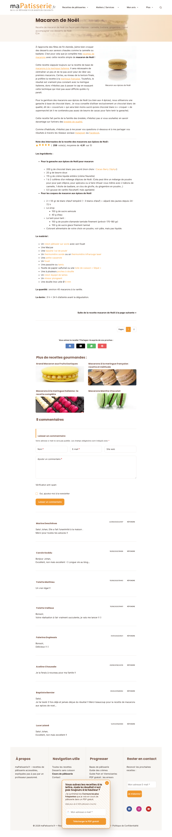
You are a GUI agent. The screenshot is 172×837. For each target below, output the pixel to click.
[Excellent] (45, 145)
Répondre (131, 522)
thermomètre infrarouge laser (86, 254)
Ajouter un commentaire (50, 459)
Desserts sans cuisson (63, 770)
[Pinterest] (102, 346)
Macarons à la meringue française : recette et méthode (108, 365)
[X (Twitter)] (80, 346)
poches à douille (65, 271)
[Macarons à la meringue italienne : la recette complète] (60, 405)
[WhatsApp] (91, 346)
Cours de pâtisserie (62, 773)
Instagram (80, 132)
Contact (56, 777)
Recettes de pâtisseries (73, 7)
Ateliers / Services (106, 7)
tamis (61, 264)
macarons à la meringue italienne (52, 68)
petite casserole (54, 257)
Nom (41, 449)
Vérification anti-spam (46, 485)
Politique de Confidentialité (125, 825)
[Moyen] (40, 145)
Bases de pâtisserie (99, 767)
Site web (111, 449)
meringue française (70, 78)
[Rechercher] (161, 7)
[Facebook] (70, 346)
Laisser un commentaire (50, 502)
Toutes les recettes (61, 767)
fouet (47, 261)
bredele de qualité (73, 121)
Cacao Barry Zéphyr (106, 169)
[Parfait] (48, 145)
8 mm (68, 281)
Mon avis (131, 7)
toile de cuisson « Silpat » (88, 268)
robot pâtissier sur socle (56, 244)
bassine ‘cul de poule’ (56, 250)
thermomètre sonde (54, 254)
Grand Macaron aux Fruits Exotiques (57, 363)
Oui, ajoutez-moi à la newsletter (54, 493)
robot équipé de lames (55, 275)
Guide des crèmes (98, 770)
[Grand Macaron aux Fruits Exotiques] (60, 374)
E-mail (76, 449)
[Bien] (43, 145)
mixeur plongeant (53, 278)
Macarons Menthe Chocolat (104, 391)
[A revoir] (37, 145)
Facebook (94, 132)
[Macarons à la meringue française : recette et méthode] (112, 377)
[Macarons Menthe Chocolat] (112, 401)
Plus (148, 7)
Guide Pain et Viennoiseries (103, 773)
